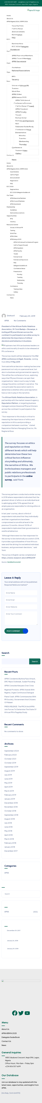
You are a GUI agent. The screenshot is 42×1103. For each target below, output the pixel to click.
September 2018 (11, 815)
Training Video (18, 289)
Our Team (10, 195)
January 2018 (9, 847)
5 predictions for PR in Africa (16, 944)
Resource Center (12, 224)
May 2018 (8, 831)
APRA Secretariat (15, 204)
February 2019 (10, 795)
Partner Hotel (18, 257)
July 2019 (8, 775)
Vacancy (13, 221)
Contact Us (11, 295)
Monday (19, 274)
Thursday (20, 283)
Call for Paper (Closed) (21, 245)
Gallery (16, 292)
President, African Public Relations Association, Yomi (18, 953)
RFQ (11, 219)
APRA (6, 320)
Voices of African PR (16, 227)
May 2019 (8, 783)
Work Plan (13, 233)
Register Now (14, 189)
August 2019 (9, 771)
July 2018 (8, 823)
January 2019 (9, 799)
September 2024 (11, 751)
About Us (10, 166)
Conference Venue (19, 268)
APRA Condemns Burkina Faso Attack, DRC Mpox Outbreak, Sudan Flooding (20, 680)
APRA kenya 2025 (15, 239)
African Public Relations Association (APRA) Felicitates (19, 935)
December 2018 (11, 803)
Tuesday (20, 277)
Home (9, 163)
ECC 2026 (10, 186)
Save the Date (14, 172)
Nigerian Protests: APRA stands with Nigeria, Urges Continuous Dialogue (19, 691)
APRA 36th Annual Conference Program (26, 242)
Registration (14, 180)
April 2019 (8, 787)
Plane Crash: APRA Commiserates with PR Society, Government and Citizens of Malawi (20, 699)
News (12, 298)
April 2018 (8, 835)
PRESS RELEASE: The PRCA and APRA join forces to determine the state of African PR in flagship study (20, 709)
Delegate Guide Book (20, 265)
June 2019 (8, 779)
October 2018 (10, 811)
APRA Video (14, 236)
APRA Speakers (18, 248)
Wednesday (21, 280)
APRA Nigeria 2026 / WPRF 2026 (17, 169)
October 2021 (10, 759)
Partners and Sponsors (21, 260)
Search (5, 653)
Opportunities (12, 216)
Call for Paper (14, 175)
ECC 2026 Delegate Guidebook (20, 192)
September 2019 (11, 767)
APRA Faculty (18, 251)
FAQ (11, 183)
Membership (11, 207)
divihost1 (11, 316)
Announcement (15, 178)
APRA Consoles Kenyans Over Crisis (19, 685)
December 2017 (11, 851)
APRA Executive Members (18, 198)
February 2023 (10, 755)
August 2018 (9, 819)
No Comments (20, 320)
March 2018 (9, 839)
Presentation (18, 271)
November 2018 (11, 807)
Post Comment (13, 631)
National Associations (17, 213)
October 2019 (10, 763)
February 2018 (10, 843)
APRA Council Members (17, 201)
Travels (16, 254)
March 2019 (9, 791)
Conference (14, 286)
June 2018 (8, 827)
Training (12, 230)
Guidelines (13, 210)
